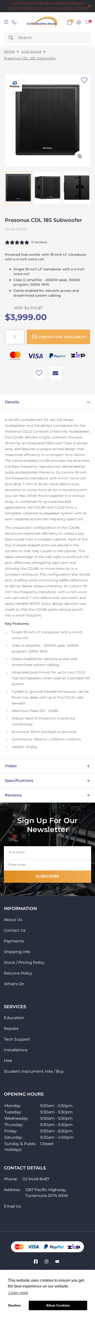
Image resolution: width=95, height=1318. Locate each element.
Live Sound (31, 51)
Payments (14, 941)
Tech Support (17, 1039)
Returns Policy (18, 973)
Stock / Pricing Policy (24, 962)
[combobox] (47, 37)
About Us (13, 919)
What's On (14, 984)
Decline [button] (14, 1305)
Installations (16, 1050)
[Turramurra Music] (41, 22)
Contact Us (15, 930)
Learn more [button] (18, 1293)
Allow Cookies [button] (58, 1305)
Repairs (11, 1028)
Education (14, 1017)
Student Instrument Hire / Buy (34, 1071)
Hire (8, 1060)
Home (9, 51)
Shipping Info (17, 951)
